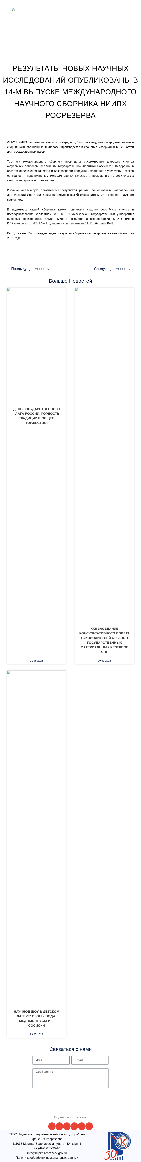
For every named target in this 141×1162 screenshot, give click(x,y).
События (70, 26)
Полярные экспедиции (55, 17)
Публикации (82, 17)
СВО (97, 17)
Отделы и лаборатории (60, 8)
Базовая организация (93, 8)
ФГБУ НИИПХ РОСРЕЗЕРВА (18, 23)
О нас (37, 8)
